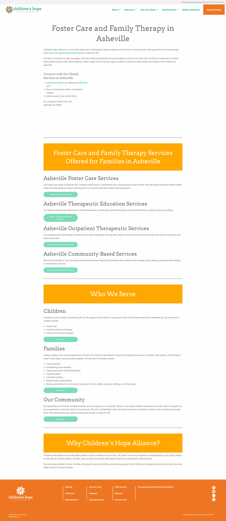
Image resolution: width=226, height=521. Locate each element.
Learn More (60, 339)
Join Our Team (95, 487)
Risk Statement (71, 500)
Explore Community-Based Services (60, 270)
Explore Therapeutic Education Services (60, 217)
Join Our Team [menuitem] (148, 9)
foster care (48, 52)
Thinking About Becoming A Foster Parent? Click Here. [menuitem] (202, 2)
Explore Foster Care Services (60, 194)
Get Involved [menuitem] (169, 9)
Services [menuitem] (129, 9)
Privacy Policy (121, 500)
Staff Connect (120, 487)
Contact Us (69, 493)
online (59, 82)
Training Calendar (96, 500)
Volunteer (93, 493)
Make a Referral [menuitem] (191, 9)
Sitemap (68, 487)
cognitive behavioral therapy (71, 52)
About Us (118, 493)
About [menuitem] (115, 9)
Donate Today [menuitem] (214, 9)
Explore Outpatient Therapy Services (60, 244)
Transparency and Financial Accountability (155, 487)
